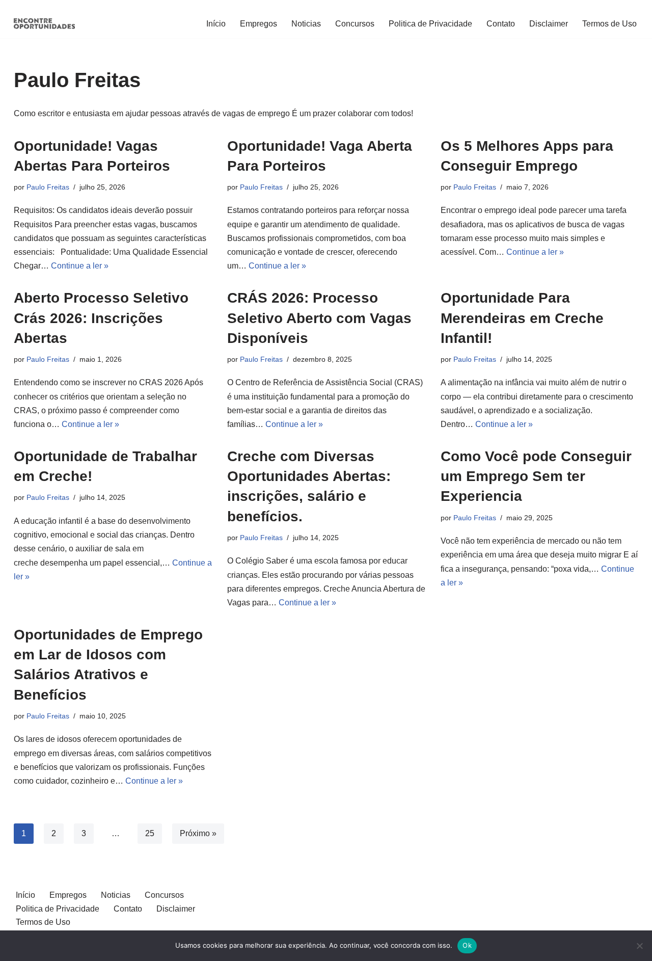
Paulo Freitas (47, 187)
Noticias (306, 23)
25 (149, 833)
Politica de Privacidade (430, 23)
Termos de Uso (609, 23)
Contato (500, 23)
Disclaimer (548, 23)
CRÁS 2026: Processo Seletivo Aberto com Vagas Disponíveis (319, 317)
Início (216, 23)
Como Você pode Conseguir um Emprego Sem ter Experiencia (536, 476)
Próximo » (198, 833)
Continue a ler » (79, 265)
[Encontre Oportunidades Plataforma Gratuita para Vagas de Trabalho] (44, 23)
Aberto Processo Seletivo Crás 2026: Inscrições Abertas (101, 317)
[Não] (639, 946)
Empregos (258, 23)
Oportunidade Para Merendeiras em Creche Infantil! (522, 317)
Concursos (354, 23)
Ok (467, 945)
